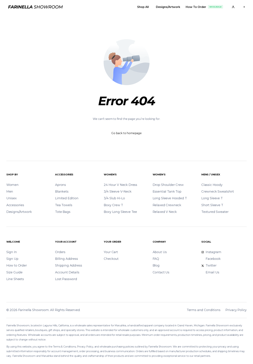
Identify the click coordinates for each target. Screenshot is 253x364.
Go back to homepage (126, 133)
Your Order (112, 241)
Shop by (12, 174)
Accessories (64, 174)
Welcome (13, 241)
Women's (110, 174)
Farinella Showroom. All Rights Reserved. (49, 310)
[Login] (233, 7)
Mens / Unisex (210, 174)
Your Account (66, 241)
